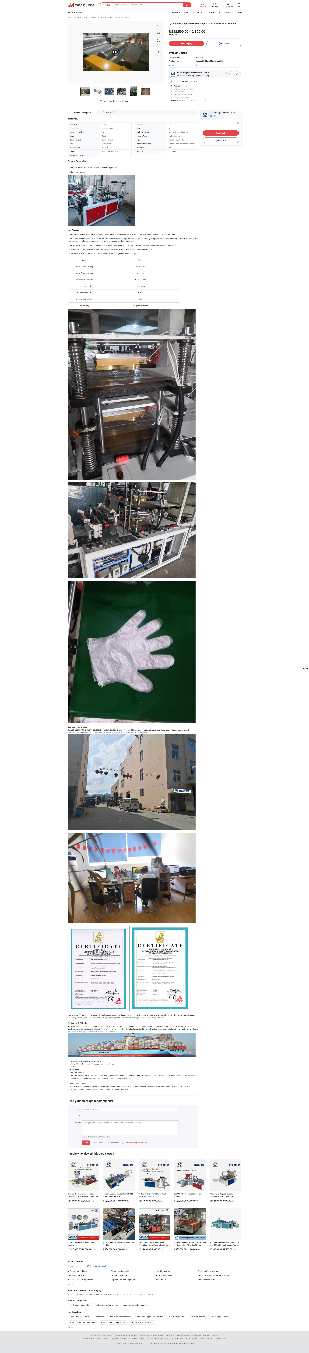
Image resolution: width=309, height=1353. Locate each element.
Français (123, 1338)
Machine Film (100, 1317)
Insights (215, 1335)
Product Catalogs (101, 1266)
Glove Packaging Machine (219, 1317)
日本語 (181, 1338)
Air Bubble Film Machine (76, 1271)
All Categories (76, 12)
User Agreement (168, 1343)
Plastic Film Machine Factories (121, 1317)
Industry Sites (170, 1335)
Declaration (179, 1343)
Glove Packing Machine (176, 1317)
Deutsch (150, 1338)
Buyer (186, 12)
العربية (167, 1338)
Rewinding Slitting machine (208, 1271)
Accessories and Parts (206, 1280)
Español (105, 1338)
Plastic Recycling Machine (120, 1271)
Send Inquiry (186, 43)
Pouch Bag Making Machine (80, 1305)
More (70, 1327)
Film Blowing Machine (76, 1275)
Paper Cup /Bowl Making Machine (80, 1280)
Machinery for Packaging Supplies (102, 17)
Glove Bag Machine (197, 1317)
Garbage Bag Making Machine (106, 1305)
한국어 (174, 1338)
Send (86, 1142)
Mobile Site (206, 1335)
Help (198, 12)
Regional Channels (183, 1335)
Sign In (173, 100)
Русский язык (132, 1338)
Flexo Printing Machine (163, 1275)
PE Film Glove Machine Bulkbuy (142, 1322)
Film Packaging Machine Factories (150, 1317)
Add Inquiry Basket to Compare (116, 101)
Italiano (142, 1338)
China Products (107, 1335)
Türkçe (202, 1338)
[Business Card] (238, 122)
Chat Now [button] (225, 43)
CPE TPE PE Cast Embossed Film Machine (213, 1275)
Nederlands (159, 1338)
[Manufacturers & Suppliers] (81, 4)
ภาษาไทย (194, 1338)
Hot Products (95, 1335)
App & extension (212, 12)
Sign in (238, 6)
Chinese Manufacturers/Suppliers (126, 1335)
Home (70, 17)
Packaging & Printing (81, 17)
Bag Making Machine (122, 17)
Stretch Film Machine (162, 1271)
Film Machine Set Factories (80, 1317)
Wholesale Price (158, 1335)
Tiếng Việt (209, 1338)
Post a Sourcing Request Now (134, 1143)
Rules (240, 12)
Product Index (196, 1335)
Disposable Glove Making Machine (124, 1280)
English (98, 1338)
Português (114, 1338)
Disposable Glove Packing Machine (82, 1322)
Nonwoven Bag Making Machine (135, 1305)
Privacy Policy (190, 1343)
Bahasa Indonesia (221, 1338)
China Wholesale (144, 1335)
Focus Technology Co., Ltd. (139, 1343)
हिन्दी (187, 1338)
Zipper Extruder (160, 1280)
